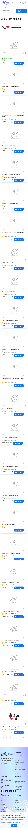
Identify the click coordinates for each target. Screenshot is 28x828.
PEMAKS (3, 804)
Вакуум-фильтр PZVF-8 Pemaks (10, 495)
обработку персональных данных (9, 819)
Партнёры (17, 807)
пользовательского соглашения (12, 822)
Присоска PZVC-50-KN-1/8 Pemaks (11, 698)
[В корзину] (22, 63)
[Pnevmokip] (6, 4)
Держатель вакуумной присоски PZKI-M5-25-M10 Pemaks (13, 116)
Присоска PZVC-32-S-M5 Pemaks (10, 349)
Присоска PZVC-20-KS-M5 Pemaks (11, 553)
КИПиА (16, 764)
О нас (16, 798)
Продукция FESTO (19, 773)
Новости (17, 802)
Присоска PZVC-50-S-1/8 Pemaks (10, 203)
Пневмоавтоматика (19, 758)
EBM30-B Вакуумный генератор (10, 466)
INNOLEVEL (4, 807)
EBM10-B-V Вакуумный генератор (10, 611)
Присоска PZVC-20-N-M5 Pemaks (10, 640)
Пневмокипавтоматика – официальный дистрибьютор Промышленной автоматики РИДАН (21, 788)
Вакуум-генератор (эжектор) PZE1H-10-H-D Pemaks (13, 379)
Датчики (17, 760)
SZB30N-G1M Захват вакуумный (10, 727)
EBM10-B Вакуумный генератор (10, 262)
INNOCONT (4, 811)
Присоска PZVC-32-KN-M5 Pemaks (11, 408)
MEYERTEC (4, 800)
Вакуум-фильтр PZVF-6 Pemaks (10, 437)
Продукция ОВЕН (19, 755)
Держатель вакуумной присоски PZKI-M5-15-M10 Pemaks (13, 233)
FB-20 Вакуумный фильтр (8, 524)
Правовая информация (20, 809)
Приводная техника (19, 767)
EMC (2, 802)
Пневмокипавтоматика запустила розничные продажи (20, 781)
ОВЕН (2, 798)
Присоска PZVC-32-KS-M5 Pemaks (11, 174)
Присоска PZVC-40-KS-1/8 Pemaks (11, 56)
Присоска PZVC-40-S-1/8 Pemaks (10, 669)
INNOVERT (3, 809)
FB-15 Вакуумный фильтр (8, 291)
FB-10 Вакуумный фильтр (8, 145)
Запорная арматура (19, 762)
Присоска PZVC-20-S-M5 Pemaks (10, 86)
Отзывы (16, 800)
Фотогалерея (18, 804)
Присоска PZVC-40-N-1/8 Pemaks (10, 582)
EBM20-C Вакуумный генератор (10, 320)
